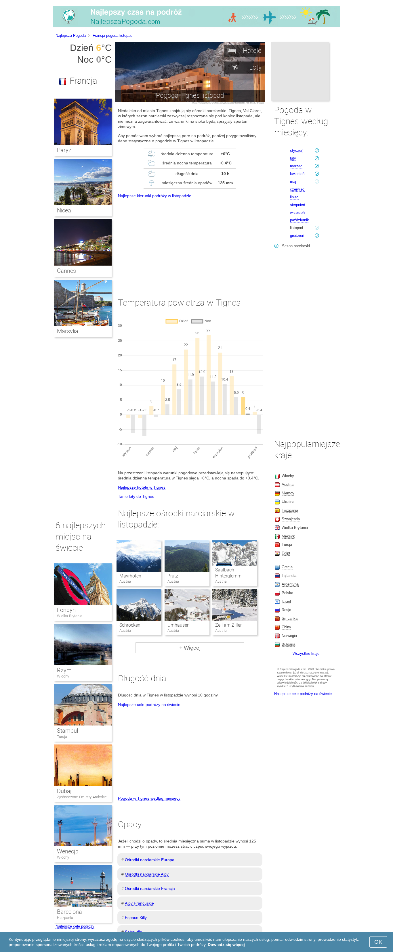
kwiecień (297, 174)
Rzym (64, 670)
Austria (287, 484)
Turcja (62, 736)
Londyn (66, 609)
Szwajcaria (291, 519)
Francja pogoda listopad (112, 35)
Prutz (172, 576)
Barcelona (69, 911)
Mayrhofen (130, 576)
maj (293, 181)
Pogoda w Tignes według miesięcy (149, 798)
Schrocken (129, 625)
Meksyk (288, 536)
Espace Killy (136, 917)
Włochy (63, 676)
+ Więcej (190, 648)
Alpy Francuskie (139, 903)
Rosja (286, 610)
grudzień (297, 235)
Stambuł (67, 730)
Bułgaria (288, 644)
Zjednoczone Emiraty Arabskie (82, 797)
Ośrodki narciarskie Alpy (147, 874)
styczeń (296, 150)
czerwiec (297, 189)
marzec (296, 166)
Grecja (287, 567)
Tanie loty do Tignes (136, 496)
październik (299, 220)
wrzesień (297, 212)
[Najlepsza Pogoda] (196, 27)
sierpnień (297, 205)
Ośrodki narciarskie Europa (149, 859)
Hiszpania (65, 917)
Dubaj (64, 791)
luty (293, 158)
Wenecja (68, 851)
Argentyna (290, 584)
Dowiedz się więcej (226, 944)
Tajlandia (289, 575)
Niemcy (288, 493)
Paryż (64, 150)
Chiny (286, 627)
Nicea (64, 210)
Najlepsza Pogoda (71, 35)
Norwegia (289, 636)
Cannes (66, 270)
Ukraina (288, 502)
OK (378, 942)
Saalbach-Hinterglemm (228, 573)
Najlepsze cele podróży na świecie (149, 704)
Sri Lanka (289, 618)
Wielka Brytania (69, 616)
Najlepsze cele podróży (75, 926)
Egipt (286, 553)
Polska (287, 593)
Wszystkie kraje (306, 653)
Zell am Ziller (228, 625)
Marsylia (67, 331)
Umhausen (178, 625)
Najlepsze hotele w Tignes (141, 487)
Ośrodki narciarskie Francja (150, 888)
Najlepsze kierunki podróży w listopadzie (154, 195)
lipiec (294, 197)
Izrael (286, 601)
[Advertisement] (190, 243)
